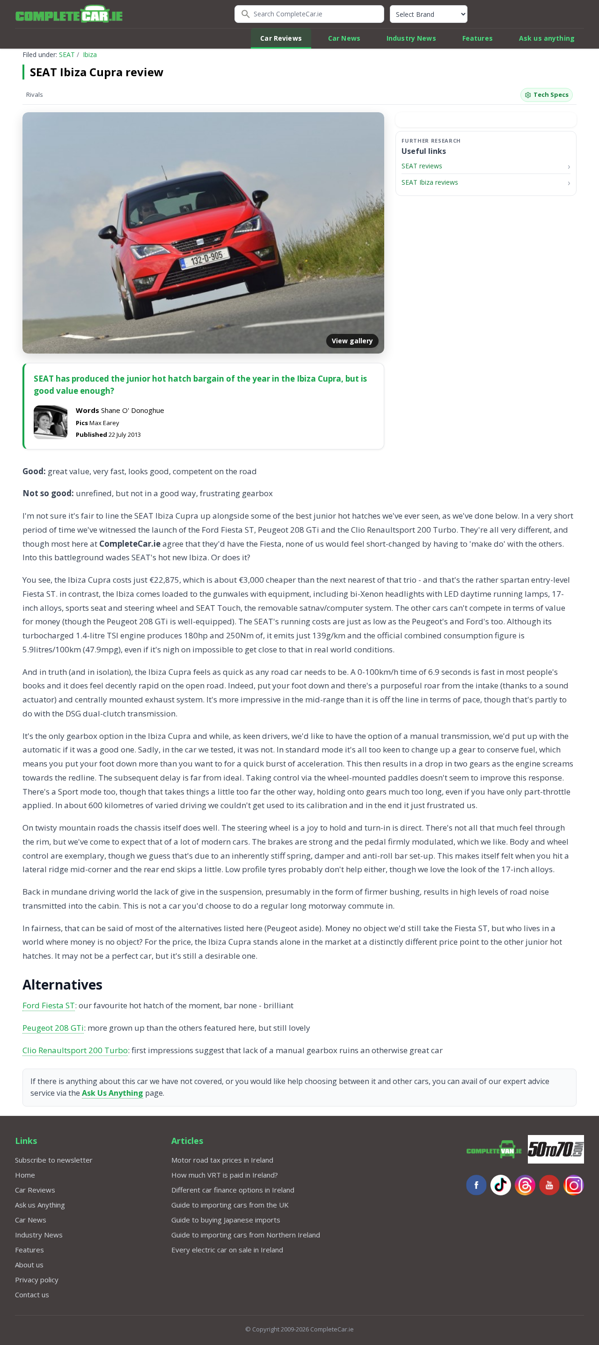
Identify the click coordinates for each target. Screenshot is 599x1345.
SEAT (67, 54)
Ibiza (90, 54)
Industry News (411, 38)
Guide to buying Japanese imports (225, 1219)
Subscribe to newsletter (54, 1159)
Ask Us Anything (112, 1093)
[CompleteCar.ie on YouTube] (549, 1185)
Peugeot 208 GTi (53, 1027)
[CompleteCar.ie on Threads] (525, 1185)
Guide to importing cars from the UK (230, 1204)
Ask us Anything (40, 1204)
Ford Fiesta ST (48, 1005)
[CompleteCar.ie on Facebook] (476, 1185)
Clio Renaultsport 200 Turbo (75, 1050)
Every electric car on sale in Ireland (227, 1249)
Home (25, 1174)
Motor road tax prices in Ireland (222, 1159)
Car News (344, 38)
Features (477, 38)
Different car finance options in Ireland (232, 1189)
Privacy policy (36, 1279)
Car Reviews (281, 38)
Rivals (34, 94)
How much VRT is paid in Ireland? (224, 1174)
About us (29, 1264)
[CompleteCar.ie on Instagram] (573, 1185)
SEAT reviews (422, 165)
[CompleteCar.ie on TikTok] (500, 1185)
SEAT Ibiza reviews (430, 182)
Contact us (32, 1294)
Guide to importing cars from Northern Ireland (245, 1234)
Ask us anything (547, 38)
